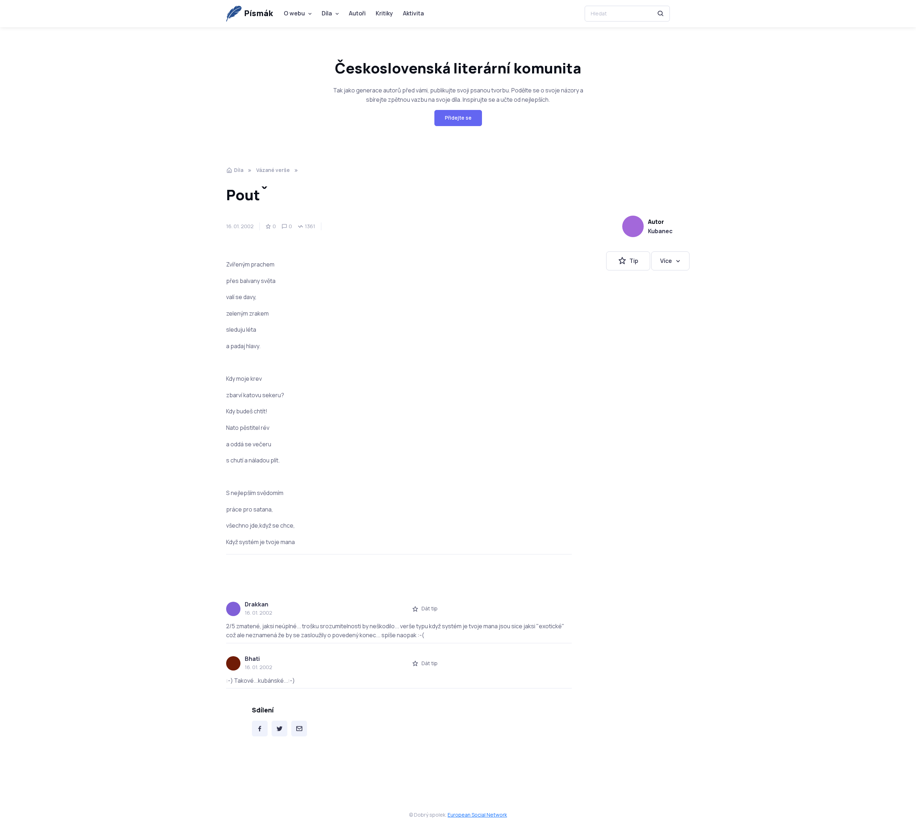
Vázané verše (273, 170)
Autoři (357, 13)
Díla (327, 13)
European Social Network (477, 814)
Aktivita (413, 13)
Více (666, 261)
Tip (633, 261)
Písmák (258, 13)
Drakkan (256, 604)
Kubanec (660, 231)
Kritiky (384, 13)
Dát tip (430, 608)
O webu (294, 13)
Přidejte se (458, 117)
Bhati (252, 659)
